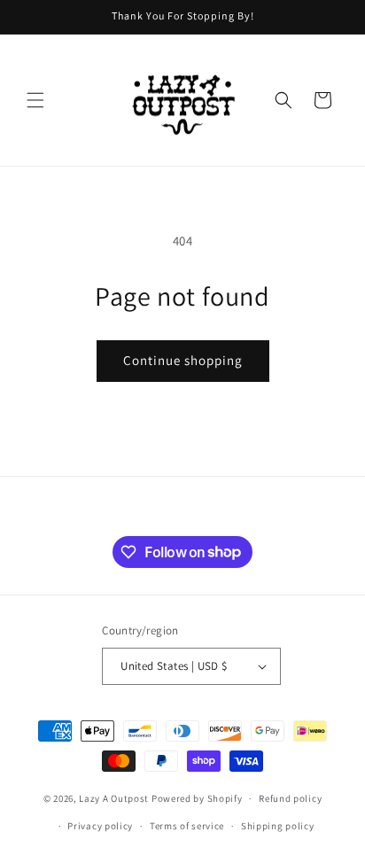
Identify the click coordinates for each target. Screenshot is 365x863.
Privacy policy (100, 826)
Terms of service (187, 826)
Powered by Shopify (197, 798)
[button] (35, 100)
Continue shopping (183, 360)
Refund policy (290, 798)
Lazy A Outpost (114, 798)
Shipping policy (278, 826)
